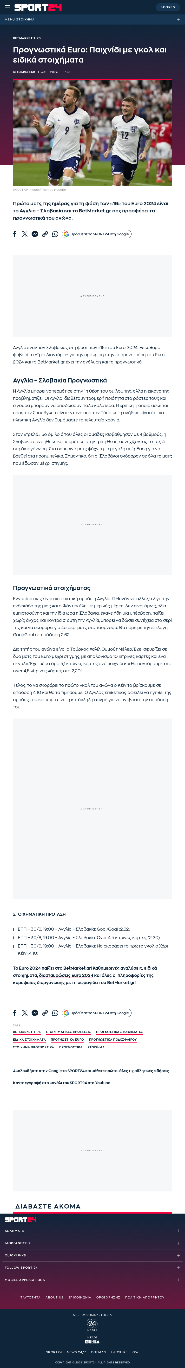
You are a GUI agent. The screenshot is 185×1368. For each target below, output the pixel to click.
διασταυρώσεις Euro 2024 (66, 976)
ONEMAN (98, 1352)
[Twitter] (24, 234)
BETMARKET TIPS (27, 1032)
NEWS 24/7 (76, 1352)
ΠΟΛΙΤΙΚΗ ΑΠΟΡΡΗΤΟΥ (145, 1297)
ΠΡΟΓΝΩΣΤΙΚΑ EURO (67, 1039)
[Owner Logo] (92, 1324)
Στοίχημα (25, 19)
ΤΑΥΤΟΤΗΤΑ (30, 1297)
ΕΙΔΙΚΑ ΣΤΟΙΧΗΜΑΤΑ (29, 1039)
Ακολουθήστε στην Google (37, 1071)
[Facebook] (14, 234)
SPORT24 (54, 1352)
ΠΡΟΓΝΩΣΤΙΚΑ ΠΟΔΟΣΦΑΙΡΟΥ (113, 1039)
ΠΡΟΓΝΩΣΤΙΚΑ (71, 1047)
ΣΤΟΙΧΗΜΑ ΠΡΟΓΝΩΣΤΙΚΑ (33, 1047)
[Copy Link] (45, 234)
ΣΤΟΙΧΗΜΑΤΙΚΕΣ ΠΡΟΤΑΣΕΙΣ (68, 1032)
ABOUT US (55, 1297)
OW (135, 1352)
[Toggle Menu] (7, 7)
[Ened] (92, 1341)
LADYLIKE (119, 1352)
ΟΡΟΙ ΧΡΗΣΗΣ (108, 1297)
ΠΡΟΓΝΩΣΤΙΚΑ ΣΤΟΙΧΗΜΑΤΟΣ (119, 1032)
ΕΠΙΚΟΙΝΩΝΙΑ (80, 1297)
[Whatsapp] (55, 234)
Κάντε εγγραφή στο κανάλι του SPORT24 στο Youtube (61, 1083)
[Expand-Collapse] (180, 19)
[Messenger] (35, 234)
